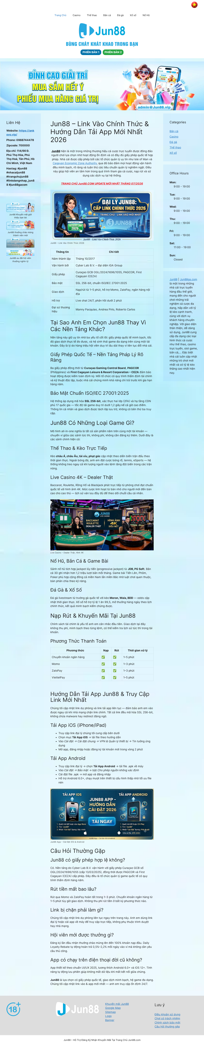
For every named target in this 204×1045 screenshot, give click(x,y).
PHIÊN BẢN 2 (113, 52)
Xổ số (133, 15)
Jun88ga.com (188, 279)
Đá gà (120, 15)
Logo (108, 1016)
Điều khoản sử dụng (167, 1014)
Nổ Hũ (146, 15)
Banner (109, 1020)
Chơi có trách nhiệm (167, 1018)
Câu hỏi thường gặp (167, 1026)
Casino (76, 15)
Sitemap (110, 1012)
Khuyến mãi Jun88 (117, 1004)
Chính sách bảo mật (167, 1022)
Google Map (113, 1008)
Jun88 (55, 151)
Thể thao (92, 15)
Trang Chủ (60, 15)
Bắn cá (107, 15)
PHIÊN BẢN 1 (91, 52)
